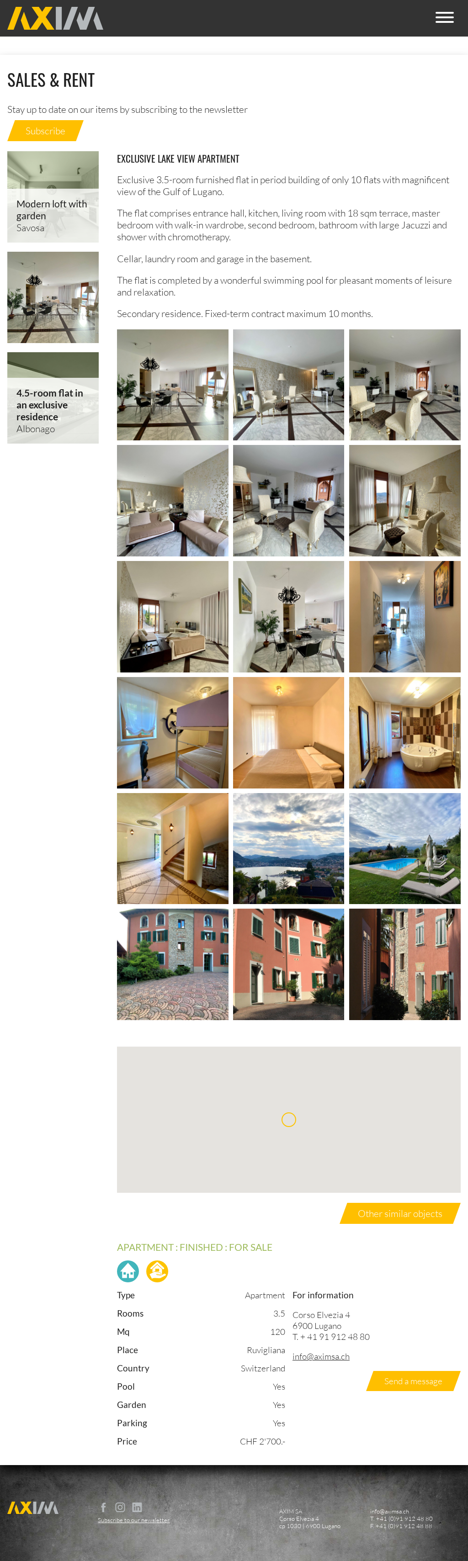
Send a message (413, 1381)
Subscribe (45, 131)
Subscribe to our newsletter (134, 1520)
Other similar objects (400, 1213)
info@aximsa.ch (321, 1356)
